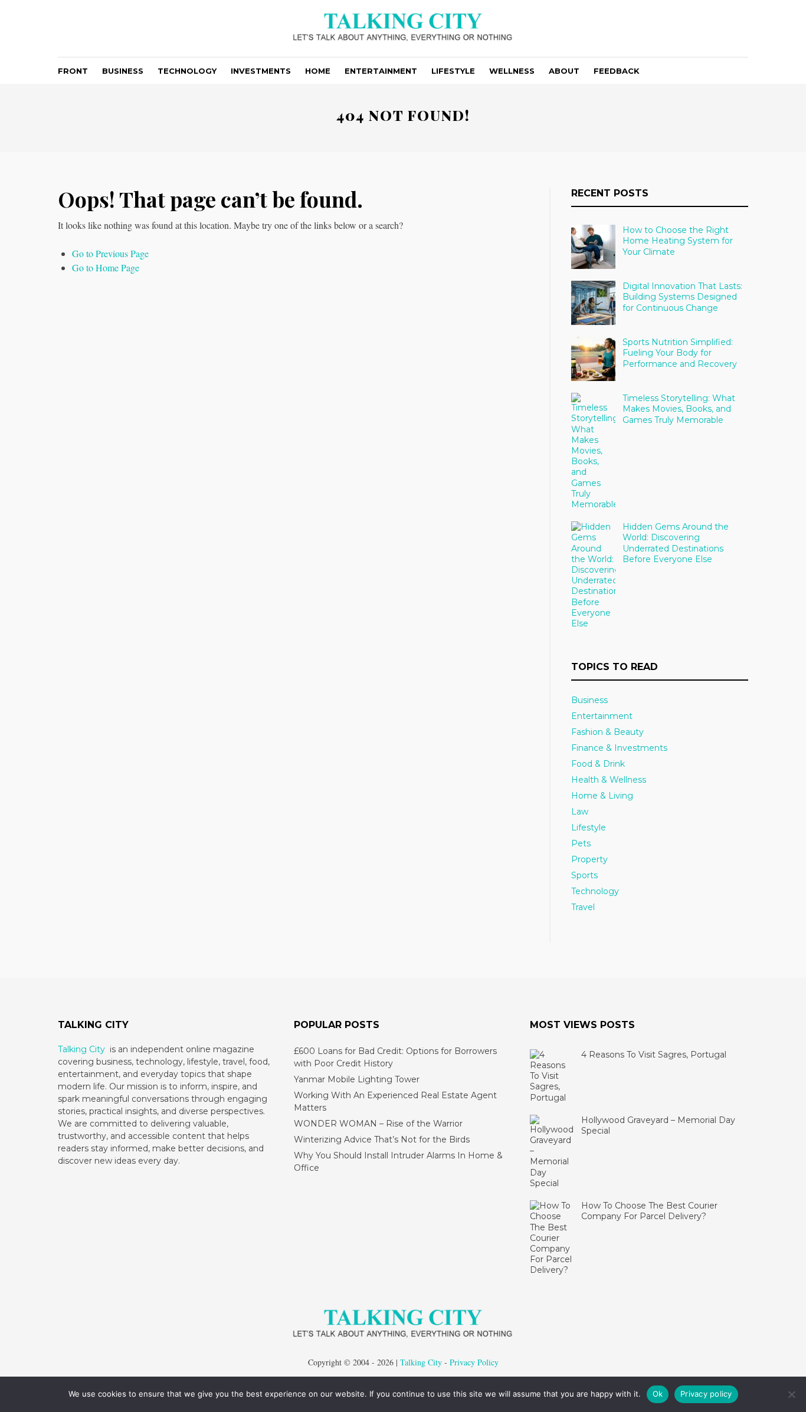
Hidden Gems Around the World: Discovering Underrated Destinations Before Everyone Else (675, 542)
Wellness (512, 70)
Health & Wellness (608, 779)
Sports (584, 875)
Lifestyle (453, 70)
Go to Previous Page (110, 253)
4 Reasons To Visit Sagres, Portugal (653, 1054)
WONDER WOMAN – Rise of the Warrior (378, 1123)
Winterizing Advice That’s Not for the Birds (382, 1139)
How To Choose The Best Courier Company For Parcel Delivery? (649, 1210)
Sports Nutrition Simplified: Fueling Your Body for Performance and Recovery (679, 353)
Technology (187, 70)
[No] (791, 1394)
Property (589, 859)
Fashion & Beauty (607, 732)
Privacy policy (706, 1393)
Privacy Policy (474, 1362)
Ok (658, 1393)
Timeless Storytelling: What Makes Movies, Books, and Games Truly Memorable (678, 409)
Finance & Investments (619, 748)
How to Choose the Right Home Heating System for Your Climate (677, 241)
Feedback (617, 70)
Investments (261, 70)
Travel (583, 907)
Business (122, 70)
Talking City (81, 1049)
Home (317, 70)
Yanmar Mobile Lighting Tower (357, 1079)
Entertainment (381, 70)
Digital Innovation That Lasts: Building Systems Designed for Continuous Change (682, 297)
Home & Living (602, 795)
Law (579, 811)
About (564, 70)
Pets (581, 843)
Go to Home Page (105, 267)
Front (73, 70)
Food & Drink (598, 763)
